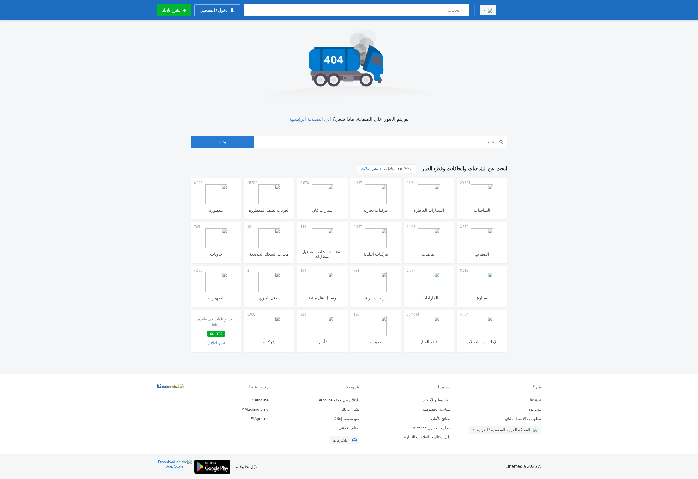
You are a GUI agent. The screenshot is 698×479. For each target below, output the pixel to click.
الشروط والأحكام (436, 400)
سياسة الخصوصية (436, 409)
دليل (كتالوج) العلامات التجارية (426, 437)
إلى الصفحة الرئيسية (310, 119)
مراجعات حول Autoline (431, 428)
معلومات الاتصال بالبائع (523, 418)
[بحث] (463, 10)
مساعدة (535, 409)
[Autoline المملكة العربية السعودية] (522, 10)
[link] (216, 331)
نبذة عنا (535, 400)
